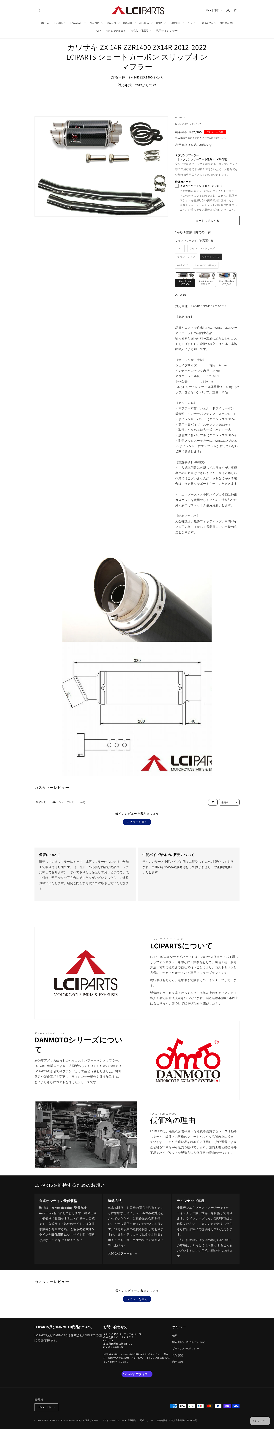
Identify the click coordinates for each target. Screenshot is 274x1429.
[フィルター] (213, 802)
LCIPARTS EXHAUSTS (52, 1420)
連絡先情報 (162, 1420)
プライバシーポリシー (185, 1348)
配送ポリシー (146, 1420)
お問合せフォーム (120, 1253)
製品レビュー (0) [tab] (46, 802)
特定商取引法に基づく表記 (188, 1342)
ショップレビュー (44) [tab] (72, 802)
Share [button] (182, 294)
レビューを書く (137, 822)
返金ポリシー (91, 1420)
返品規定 (177, 1355)
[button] (38, 10)
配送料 (184, 137)
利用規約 (177, 1361)
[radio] (180, 248)
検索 (175, 1335)
